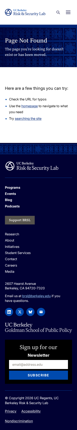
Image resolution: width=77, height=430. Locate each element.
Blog (8, 200)
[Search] (58, 12)
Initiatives (12, 247)
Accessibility (31, 411)
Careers (11, 265)
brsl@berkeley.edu (36, 296)
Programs (12, 187)
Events (10, 194)
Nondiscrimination (19, 421)
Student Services (18, 253)
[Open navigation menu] (68, 12)
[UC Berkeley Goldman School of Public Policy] (38, 328)
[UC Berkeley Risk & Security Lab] (31, 166)
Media (9, 271)
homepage (29, 106)
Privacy (10, 411)
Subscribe (38, 375)
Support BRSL (20, 220)
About (9, 240)
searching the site (28, 118)
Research (12, 234)
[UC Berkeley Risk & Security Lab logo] (25, 12)
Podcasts (12, 206)
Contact (11, 259)
